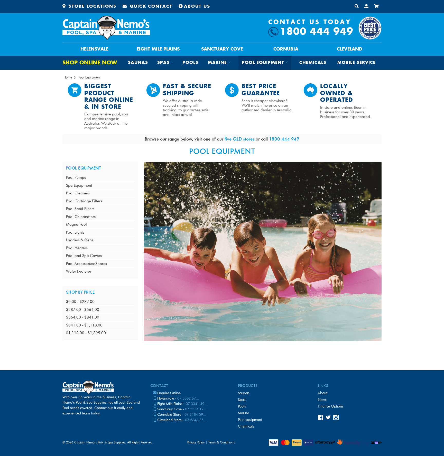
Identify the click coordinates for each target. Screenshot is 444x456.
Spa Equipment (79, 185)
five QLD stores (239, 139)
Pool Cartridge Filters (84, 201)
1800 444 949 (316, 32)
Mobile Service (356, 62)
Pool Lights (75, 232)
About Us (197, 6)
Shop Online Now (89, 63)
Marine (243, 413)
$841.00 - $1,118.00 (84, 325)
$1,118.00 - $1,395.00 (86, 333)
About (322, 393)
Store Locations (91, 6)
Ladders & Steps (79, 240)
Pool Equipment (250, 420)
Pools (190, 62)
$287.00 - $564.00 (82, 309)
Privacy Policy (196, 442)
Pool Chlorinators (81, 216)
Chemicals (312, 62)
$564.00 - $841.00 (82, 317)
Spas (241, 400)
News (322, 400)
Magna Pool (76, 224)
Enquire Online (169, 393)
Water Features (78, 271)
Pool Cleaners (78, 193)
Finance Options (331, 406)
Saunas (138, 62)
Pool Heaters (77, 248)
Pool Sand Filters (80, 208)
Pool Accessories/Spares (86, 263)
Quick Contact (150, 6)
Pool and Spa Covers (84, 255)
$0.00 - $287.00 (80, 301)
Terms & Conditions (221, 442)
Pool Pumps (76, 177)
